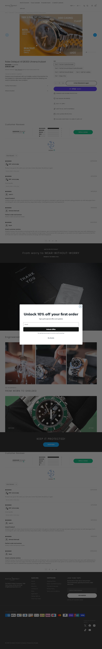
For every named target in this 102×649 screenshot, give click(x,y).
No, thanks (51, 338)
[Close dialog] (80, 306)
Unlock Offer (51, 329)
